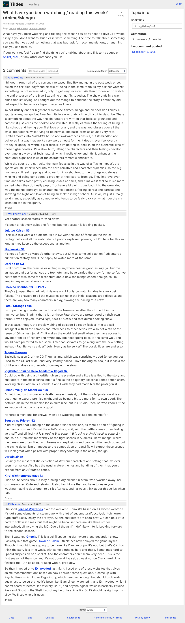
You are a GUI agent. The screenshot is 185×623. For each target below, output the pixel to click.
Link (50, 77)
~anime (34, 4)
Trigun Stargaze (16, 352)
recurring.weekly (37, 28)
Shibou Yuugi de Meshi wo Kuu (26, 390)
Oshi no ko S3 (14, 264)
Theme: (82, 609)
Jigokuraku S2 (15, 249)
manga (12, 28)
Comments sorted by (97, 71)
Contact (50, 617)
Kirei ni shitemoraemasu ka (24, 475)
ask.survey (22, 28)
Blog (30, 617)
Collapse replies (37, 71)
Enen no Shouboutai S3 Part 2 (25, 287)
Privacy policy (142, 617)
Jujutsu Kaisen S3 (17, 230)
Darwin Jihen (14, 457)
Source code (73, 617)
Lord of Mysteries (30, 509)
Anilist (7, 57)
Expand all (53, 71)
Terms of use (169, 617)
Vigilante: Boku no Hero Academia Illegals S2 (36, 371)
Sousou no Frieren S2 (20, 420)
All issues (117, 617)
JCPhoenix (13, 504)
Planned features (102, 617)
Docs (11, 617)
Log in (179, 3)
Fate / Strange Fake (18, 306)
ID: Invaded (43, 568)
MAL (16, 57)
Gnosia (31, 536)
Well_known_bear (17, 214)
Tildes (16, 4)
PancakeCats (15, 77)
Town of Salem (48, 541)
